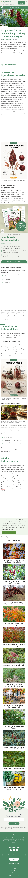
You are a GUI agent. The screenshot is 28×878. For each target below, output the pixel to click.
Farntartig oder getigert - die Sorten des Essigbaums (14, 624)
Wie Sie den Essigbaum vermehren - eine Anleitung (14, 685)
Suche (14, 859)
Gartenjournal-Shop (14, 863)
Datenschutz (14, 870)
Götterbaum (4, 103)
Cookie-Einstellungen (14, 872)
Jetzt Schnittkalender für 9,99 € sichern (14, 261)
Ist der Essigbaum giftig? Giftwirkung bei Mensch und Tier (14, 603)
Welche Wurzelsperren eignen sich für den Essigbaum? (14, 748)
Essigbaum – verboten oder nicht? (14, 665)
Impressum (14, 868)
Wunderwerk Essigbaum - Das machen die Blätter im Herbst (14, 561)
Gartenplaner (14, 865)
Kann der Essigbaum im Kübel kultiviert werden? (14, 706)
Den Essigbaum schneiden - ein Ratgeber (14, 727)
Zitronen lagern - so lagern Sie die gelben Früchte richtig (14, 788)
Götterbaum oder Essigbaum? (14, 768)
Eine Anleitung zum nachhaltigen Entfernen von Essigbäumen (14, 645)
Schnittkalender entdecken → (9, 532)
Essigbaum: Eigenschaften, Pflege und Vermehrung (14, 582)
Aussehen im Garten (6, 89)
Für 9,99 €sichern (21, 2)
